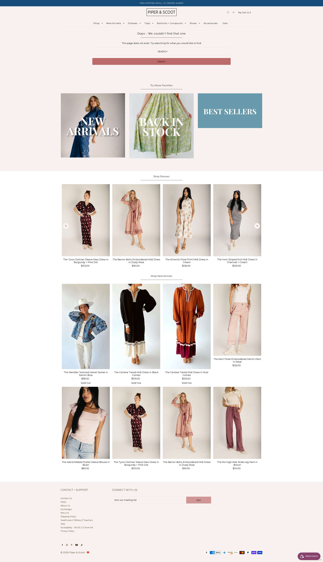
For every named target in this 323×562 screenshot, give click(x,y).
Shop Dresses (161, 176)
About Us (65, 505)
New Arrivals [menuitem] (113, 23)
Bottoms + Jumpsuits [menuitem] (170, 23)
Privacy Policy (67, 531)
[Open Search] (228, 12)
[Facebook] (62, 545)
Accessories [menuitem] (211, 23)
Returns (65, 513)
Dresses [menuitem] (133, 23)
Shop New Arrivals (161, 276)
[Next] (257, 226)
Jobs (63, 524)
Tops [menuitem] (147, 23)
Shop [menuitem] (96, 23)
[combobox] (161, 51)
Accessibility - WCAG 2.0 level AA (77, 527)
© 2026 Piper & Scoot (73, 552)
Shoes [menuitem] (193, 23)
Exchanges (66, 509)
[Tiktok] (81, 545)
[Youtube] (76, 545)
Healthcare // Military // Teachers (77, 520)
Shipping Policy (68, 516)
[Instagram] (67, 545)
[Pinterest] (71, 545)
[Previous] (66, 226)
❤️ (88, 552)
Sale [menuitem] (225, 23)
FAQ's (63, 502)
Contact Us (66, 498)
